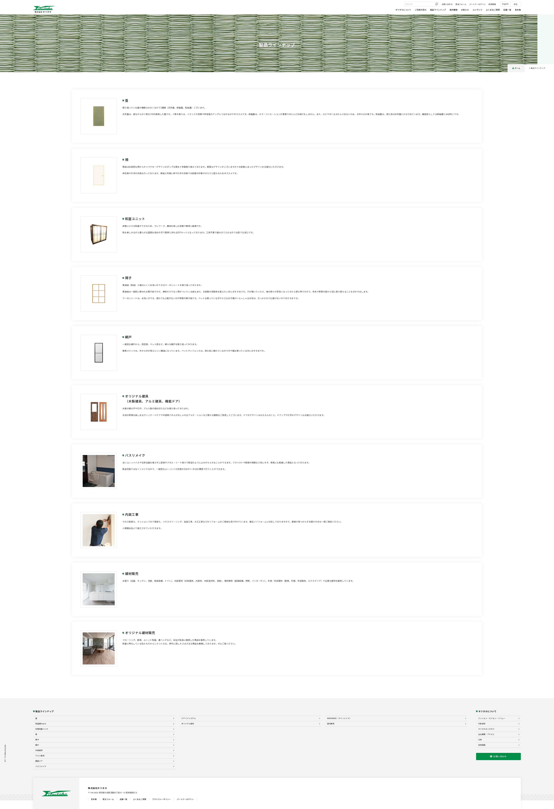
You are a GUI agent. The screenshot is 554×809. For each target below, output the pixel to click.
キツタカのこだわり (486, 729)
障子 (37, 740)
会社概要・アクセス (486, 734)
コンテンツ (477, 10)
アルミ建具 (39, 756)
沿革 (480, 740)
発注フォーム (460, 4)
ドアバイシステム (188, 718)
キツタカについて (403, 10)
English (505, 4)
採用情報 (492, 4)
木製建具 (39, 750)
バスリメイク (40, 766)
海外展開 (453, 10)
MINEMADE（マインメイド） (339, 718)
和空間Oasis (40, 724)
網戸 (37, 745)
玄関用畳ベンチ (41, 729)
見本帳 (518, 10)
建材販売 (330, 724)
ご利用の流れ (421, 10)
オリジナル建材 (187, 724)
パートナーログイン (477, 4)
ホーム (517, 68)
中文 (515, 4)
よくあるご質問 (493, 10)
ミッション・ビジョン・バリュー (492, 718)
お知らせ (465, 10)
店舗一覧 (507, 10)
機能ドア (39, 761)
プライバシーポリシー (161, 799)
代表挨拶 (481, 724)
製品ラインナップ (438, 10)
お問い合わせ (447, 4)
